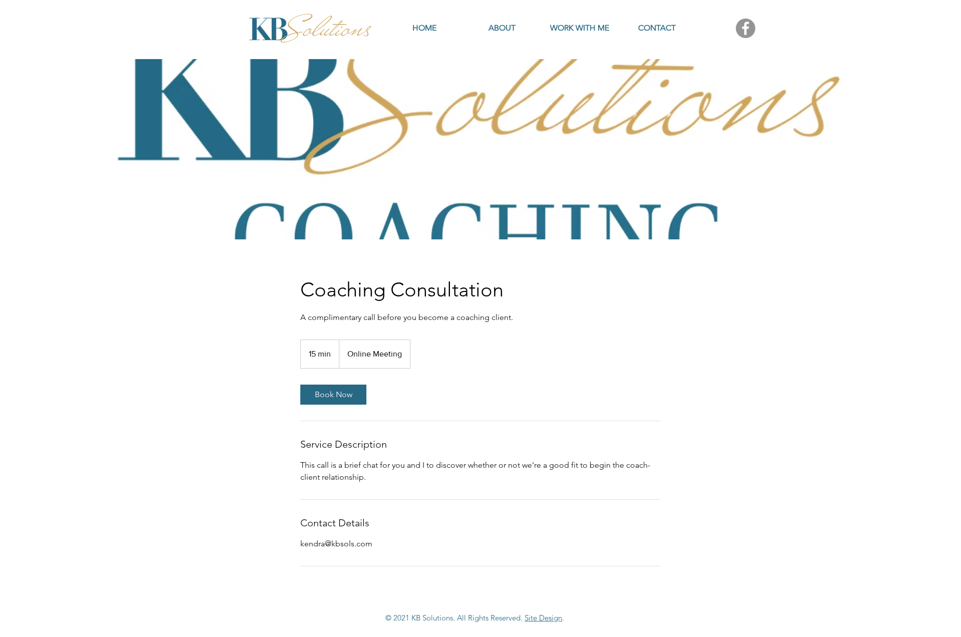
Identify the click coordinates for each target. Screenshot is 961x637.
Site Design (543, 617)
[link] (333, 395)
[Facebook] (745, 28)
